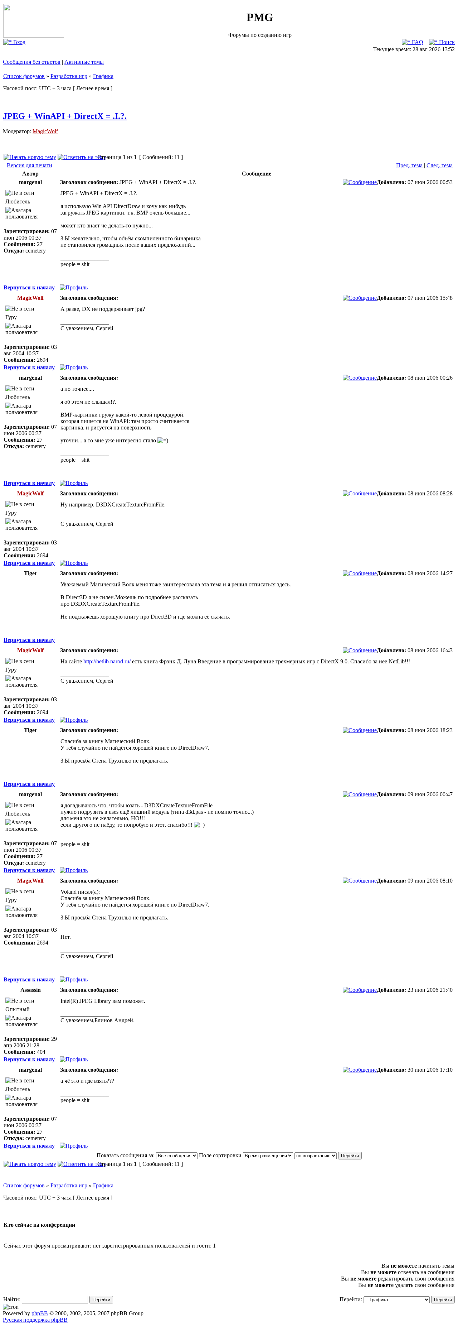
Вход (18, 42)
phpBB (39, 1313)
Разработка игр (68, 76)
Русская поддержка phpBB (35, 1320)
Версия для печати (29, 165)
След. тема (440, 165)
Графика (103, 76)
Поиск (446, 42)
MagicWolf (45, 131)
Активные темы (84, 62)
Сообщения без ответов (31, 62)
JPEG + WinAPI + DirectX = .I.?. (65, 116)
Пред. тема (409, 165)
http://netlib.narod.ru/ (107, 661)
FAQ (416, 42)
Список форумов (24, 76)
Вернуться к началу (29, 287)
